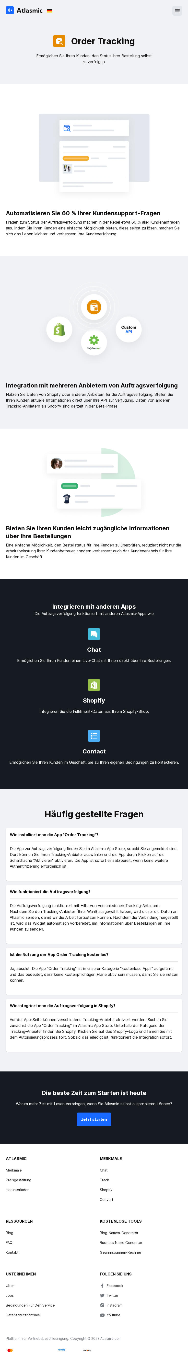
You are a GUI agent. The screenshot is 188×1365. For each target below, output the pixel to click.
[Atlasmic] (24, 10)
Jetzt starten (94, 1119)
